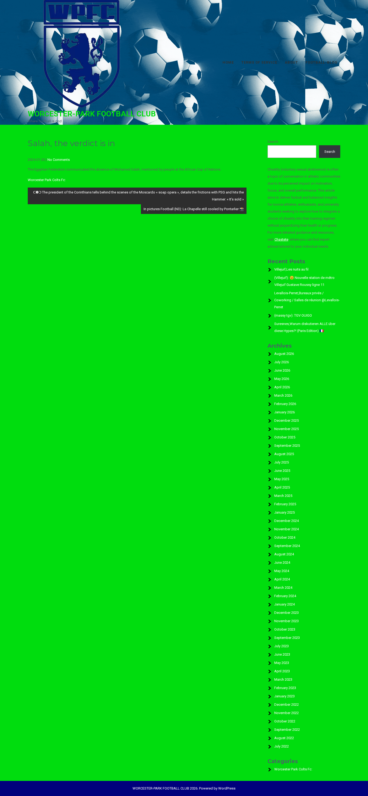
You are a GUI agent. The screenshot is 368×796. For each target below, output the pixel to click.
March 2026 (283, 395)
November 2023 (286, 621)
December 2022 (286, 704)
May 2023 (281, 663)
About (291, 62)
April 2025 (282, 487)
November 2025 (286, 429)
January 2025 (284, 512)
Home (228, 62)
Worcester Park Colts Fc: (47, 180)
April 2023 (282, 671)
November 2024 (286, 529)
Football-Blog (321, 62)
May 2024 (281, 571)
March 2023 (283, 679)
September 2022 (287, 730)
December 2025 (286, 420)
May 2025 (281, 479)
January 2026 (284, 412)
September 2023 (287, 638)
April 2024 (282, 579)
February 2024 (285, 596)
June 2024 (282, 562)
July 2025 (281, 462)
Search (273, 142)
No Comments (58, 160)
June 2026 (282, 370)
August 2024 (284, 554)
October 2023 (284, 629)
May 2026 (281, 379)
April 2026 (282, 387)
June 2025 (282, 471)
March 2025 (283, 496)
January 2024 (284, 604)
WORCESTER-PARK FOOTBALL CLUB (92, 113)
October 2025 (284, 437)
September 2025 (287, 446)
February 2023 (285, 688)
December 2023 (286, 613)
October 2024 (284, 537)
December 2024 (286, 521)
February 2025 (285, 504)
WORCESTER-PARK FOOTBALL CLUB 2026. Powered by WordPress (184, 788)
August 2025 (284, 454)
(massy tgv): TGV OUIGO (293, 315)
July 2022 (281, 746)
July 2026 (281, 362)
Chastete (281, 239)
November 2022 (286, 713)
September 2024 (287, 546)
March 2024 (283, 588)
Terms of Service (259, 62)
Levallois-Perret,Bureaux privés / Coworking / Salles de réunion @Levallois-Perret (307, 300)
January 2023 (284, 696)
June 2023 (282, 654)
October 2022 (284, 721)
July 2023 (281, 646)
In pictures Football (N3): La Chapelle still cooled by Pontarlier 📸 (194, 209)
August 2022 (284, 738)
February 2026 (285, 404)
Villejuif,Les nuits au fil (291, 269)
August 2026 (284, 354)
